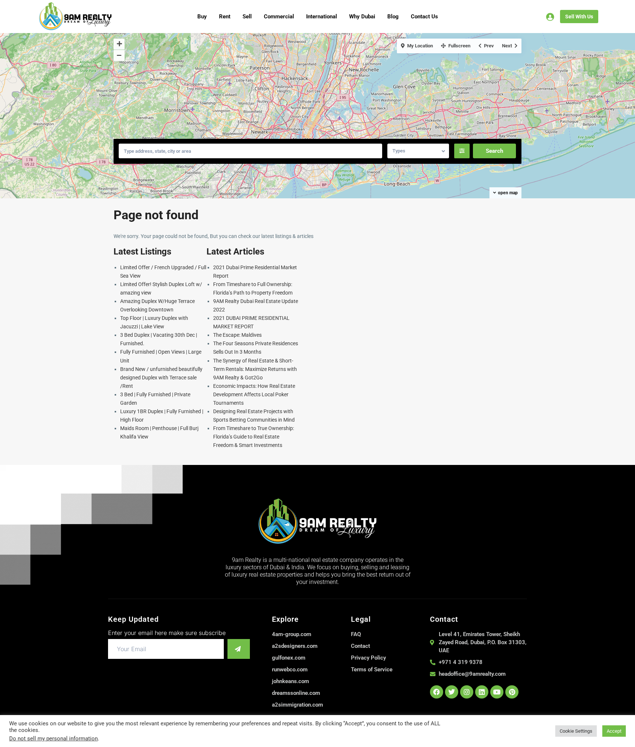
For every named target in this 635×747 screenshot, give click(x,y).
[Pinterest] (512, 692)
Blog (393, 16)
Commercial (279, 16)
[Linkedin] (481, 692)
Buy (202, 16)
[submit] (238, 649)
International (321, 16)
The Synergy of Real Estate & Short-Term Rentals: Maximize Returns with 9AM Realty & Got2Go (255, 369)
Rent (224, 16)
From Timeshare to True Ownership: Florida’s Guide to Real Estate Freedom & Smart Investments (253, 436)
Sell (247, 16)
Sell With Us (579, 16)
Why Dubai (362, 16)
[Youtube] (496, 692)
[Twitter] (451, 692)
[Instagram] (466, 692)
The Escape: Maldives (237, 335)
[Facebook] (436, 692)
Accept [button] (614, 731)
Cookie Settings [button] (576, 731)
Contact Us (424, 16)
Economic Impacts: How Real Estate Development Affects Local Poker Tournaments (254, 394)
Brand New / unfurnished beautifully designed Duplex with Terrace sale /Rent (161, 377)
